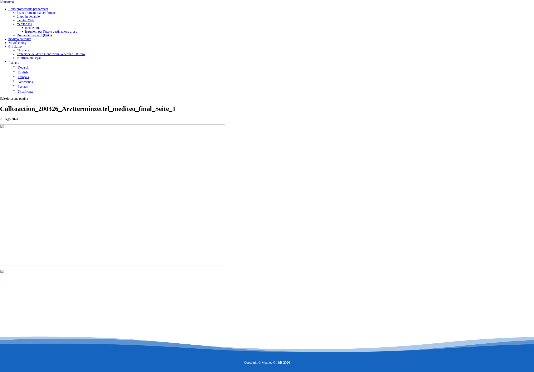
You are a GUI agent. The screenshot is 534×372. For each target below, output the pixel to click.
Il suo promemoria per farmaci (28, 9)
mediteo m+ (24, 24)
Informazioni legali (29, 58)
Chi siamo (15, 46)
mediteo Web (25, 20)
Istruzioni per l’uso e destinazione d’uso (51, 31)
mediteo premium (19, 39)
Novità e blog (17, 43)
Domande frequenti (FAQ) (34, 35)
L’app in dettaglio (28, 16)
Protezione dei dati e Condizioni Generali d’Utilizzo (51, 54)
